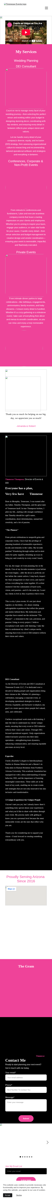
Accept (7, 1195)
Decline (19, 1195)
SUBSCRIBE (26, 1180)
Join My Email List (13, 1166)
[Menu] (46, 8)
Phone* (8, 1085)
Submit (26, 1118)
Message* (9, 1097)
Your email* (10, 1073)
